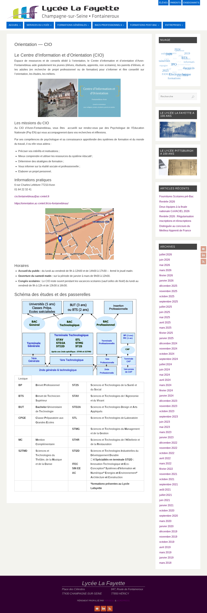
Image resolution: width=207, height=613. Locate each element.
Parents (175, 2)
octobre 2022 (166, 453)
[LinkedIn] (203, 255)
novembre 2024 (168, 348)
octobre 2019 (166, 541)
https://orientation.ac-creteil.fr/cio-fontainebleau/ (41, 203)
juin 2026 (164, 259)
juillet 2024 (165, 364)
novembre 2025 (168, 291)
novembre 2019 (168, 536)
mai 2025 (164, 317)
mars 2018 (165, 562)
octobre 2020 (166, 510)
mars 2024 (165, 385)
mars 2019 (165, 552)
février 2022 (166, 468)
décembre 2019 (168, 531)
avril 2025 (165, 322)
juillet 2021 (165, 495)
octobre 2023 (166, 411)
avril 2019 (165, 547)
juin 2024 (164, 369)
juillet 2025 (165, 306)
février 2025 (166, 332)
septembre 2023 (168, 416)
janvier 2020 (166, 526)
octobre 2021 (166, 479)
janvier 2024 (166, 395)
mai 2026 (164, 265)
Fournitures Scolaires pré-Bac (176, 196)
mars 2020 (165, 521)
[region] (178, 130)
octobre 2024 (166, 353)
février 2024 (166, 390)
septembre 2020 (168, 515)
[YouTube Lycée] (203, 249)
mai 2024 (164, 374)
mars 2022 (165, 463)
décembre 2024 (168, 343)
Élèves (163, 2)
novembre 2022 (168, 448)
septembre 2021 (168, 484)
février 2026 (166, 275)
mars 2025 (165, 327)
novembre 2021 (168, 474)
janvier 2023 (166, 437)
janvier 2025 (166, 338)
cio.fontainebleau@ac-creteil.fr (31, 196)
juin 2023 (164, 421)
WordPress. (123, 601)
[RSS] (203, 261)
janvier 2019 (166, 557)
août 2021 (165, 489)
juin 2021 (164, 500)
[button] (163, 129)
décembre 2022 (168, 442)
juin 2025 (164, 312)
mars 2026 (165, 270)
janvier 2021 (166, 505)
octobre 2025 (166, 296)
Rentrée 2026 (167, 201)
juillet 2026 (165, 254)
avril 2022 (165, 458)
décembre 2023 (168, 400)
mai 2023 (164, 427)
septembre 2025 (168, 301)
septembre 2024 (168, 359)
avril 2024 (165, 380)
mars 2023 (165, 432)
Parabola (109, 601)
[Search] (193, 96)
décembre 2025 (168, 285)
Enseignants (191, 2)
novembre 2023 (168, 406)
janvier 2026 (166, 280)
